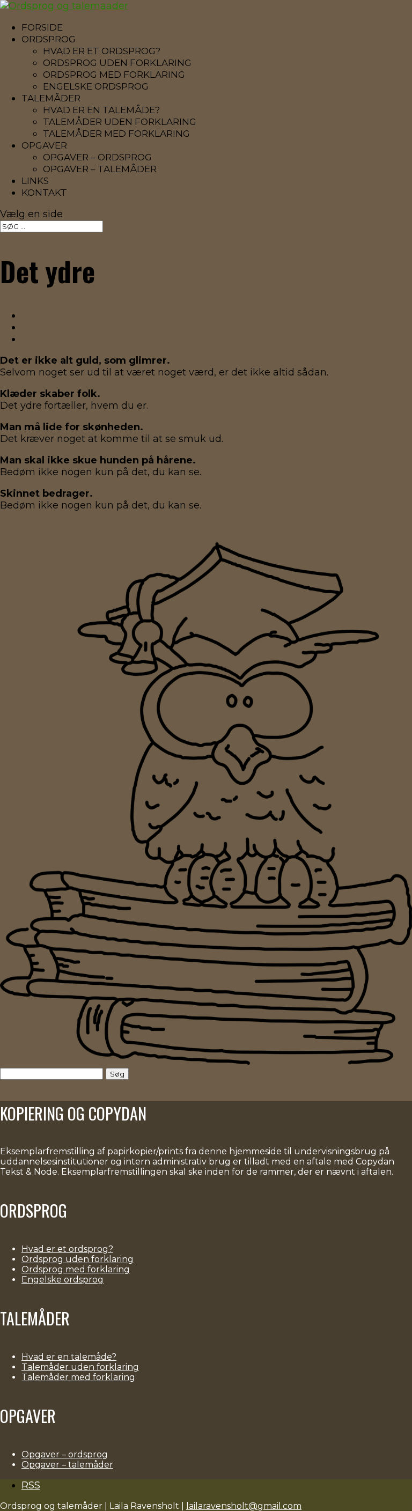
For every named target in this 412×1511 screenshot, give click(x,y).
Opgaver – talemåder (100, 169)
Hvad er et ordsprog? (101, 51)
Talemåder (50, 98)
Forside (42, 27)
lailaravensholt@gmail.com (243, 1506)
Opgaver (44, 145)
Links (35, 180)
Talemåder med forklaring (116, 133)
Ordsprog (48, 39)
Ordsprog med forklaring (114, 74)
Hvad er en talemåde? (101, 110)
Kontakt (44, 192)
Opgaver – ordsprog (97, 157)
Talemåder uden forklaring (119, 121)
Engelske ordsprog (96, 86)
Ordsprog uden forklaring (117, 62)
